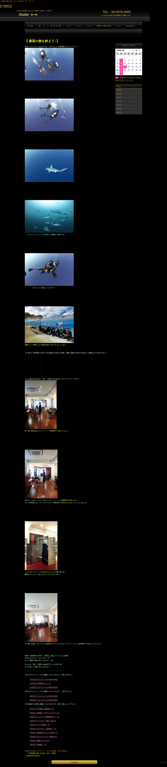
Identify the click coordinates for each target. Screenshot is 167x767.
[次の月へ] (140, 50)
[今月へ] (136, 50)
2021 (120, 109)
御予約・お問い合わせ (104, 26)
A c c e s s (89, 26)
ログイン (164, 762)
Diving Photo (130, 26)
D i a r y (118, 26)
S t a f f (68, 26)
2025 (120, 94)
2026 (120, 90)
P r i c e (79, 26)
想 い (42, 26)
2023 (120, 101)
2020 (120, 112)
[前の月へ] (132, 50)
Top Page (30, 26)
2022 (120, 105)
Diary (48, 751)
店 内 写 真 (55, 26)
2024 (120, 97)
